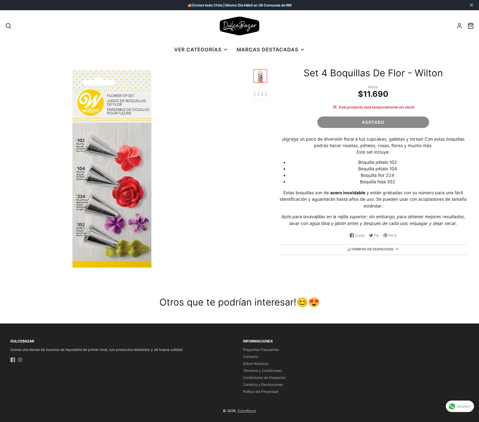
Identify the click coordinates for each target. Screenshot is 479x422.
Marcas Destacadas (267, 49)
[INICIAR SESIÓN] (459, 26)
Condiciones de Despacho (264, 377)
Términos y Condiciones (262, 370)
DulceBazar (247, 411)
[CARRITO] (471, 26)
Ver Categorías (198, 49)
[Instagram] (20, 359)
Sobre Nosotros (255, 363)
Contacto (250, 356)
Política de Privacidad (260, 391)
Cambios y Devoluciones (263, 384)
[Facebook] (12, 359)
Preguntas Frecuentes (261, 349)
